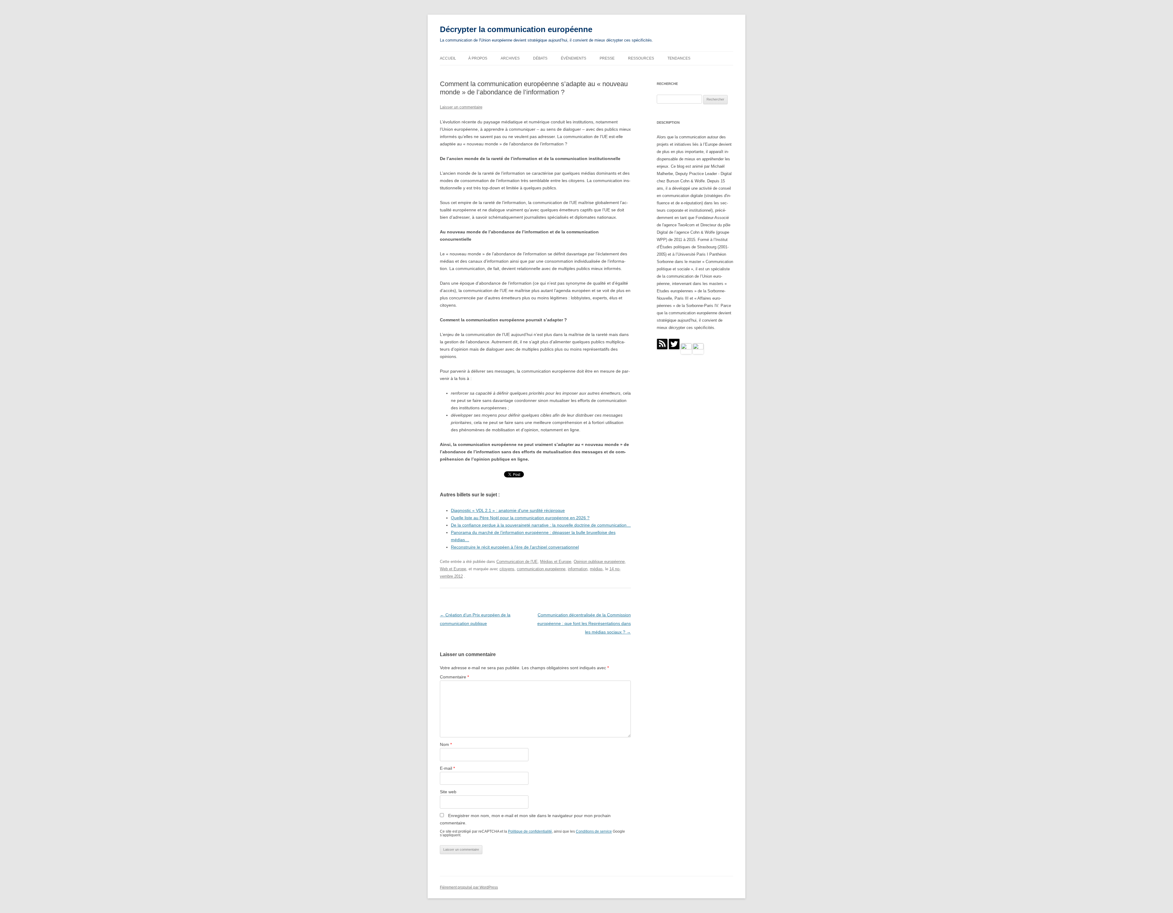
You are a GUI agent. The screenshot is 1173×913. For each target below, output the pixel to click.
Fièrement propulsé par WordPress (469, 887)
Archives (510, 58)
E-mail (447, 768)
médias (596, 569)
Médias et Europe (555, 561)
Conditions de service (594, 831)
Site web (448, 791)
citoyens (506, 569)
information (577, 569)
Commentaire (454, 676)
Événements (573, 58)
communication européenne (541, 569)
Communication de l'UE (517, 561)
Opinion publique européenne (599, 561)
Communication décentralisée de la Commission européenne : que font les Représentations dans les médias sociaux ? (584, 623)
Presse (607, 58)
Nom (446, 744)
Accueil (448, 58)
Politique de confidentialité (530, 831)
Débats (540, 58)
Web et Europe (453, 569)
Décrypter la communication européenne (516, 29)
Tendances (678, 58)
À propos (477, 58)
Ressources (641, 58)
